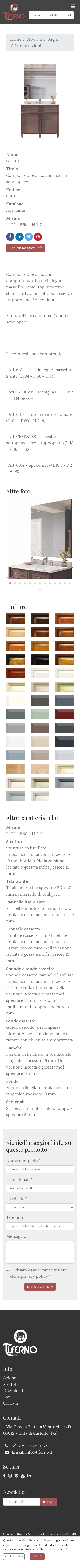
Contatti (10, 1403)
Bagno (53, 39)
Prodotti (34, 39)
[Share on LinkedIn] (19, 237)
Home (15, 39)
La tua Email (19, 1179)
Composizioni (28, 45)
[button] (10, 583)
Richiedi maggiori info (26, 248)
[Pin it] (38, 237)
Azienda (11, 1378)
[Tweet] (29, 237)
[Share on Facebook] (10, 237)
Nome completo (23, 1160)
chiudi (37, 1556)
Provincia (16, 1198)
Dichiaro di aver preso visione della (39, 1273)
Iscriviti (49, 1502)
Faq (6, 1397)
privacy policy (34, 1276)
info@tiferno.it (38, 1452)
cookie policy (14, 1556)
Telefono (16, 1217)
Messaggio (16, 1236)
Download (13, 1390)
